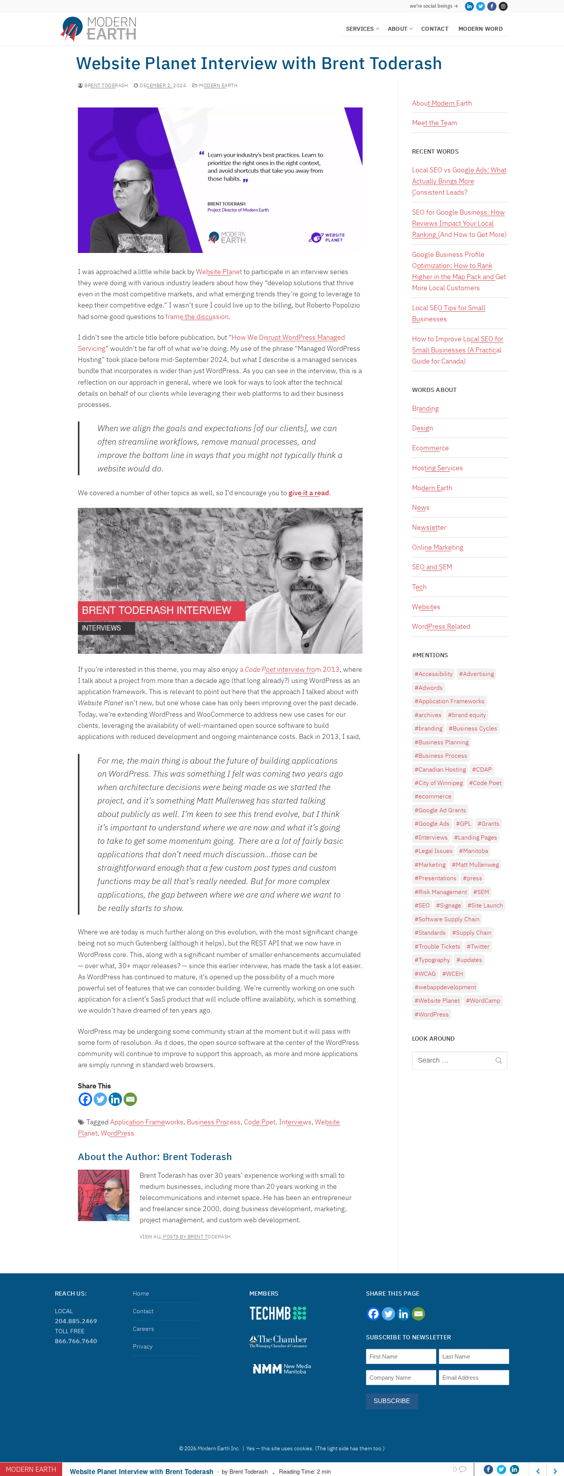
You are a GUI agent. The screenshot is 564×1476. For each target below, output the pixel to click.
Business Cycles (475, 728)
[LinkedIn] (469, 6)
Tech (419, 586)
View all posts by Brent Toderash (185, 1237)
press (474, 878)
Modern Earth (217, 86)
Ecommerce (430, 447)
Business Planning (443, 742)
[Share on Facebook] (488, 1469)
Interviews (295, 1121)
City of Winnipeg (441, 783)
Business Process (214, 1121)
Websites (426, 606)
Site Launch (487, 905)
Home (141, 1293)
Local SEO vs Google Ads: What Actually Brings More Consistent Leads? (459, 181)
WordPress (117, 1133)
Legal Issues (436, 851)
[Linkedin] (115, 1099)
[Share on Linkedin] (514, 1469)
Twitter (480, 946)
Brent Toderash (105, 86)
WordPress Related (441, 626)
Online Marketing (437, 547)
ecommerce (435, 796)
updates (471, 960)
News (421, 507)
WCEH (454, 973)
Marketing (432, 864)
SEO (424, 905)
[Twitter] (480, 6)
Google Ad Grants (442, 810)
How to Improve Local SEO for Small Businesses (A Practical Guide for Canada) (457, 349)
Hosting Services (437, 467)
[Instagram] (503, 6)
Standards (432, 932)
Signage (450, 905)
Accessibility (436, 674)
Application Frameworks (146, 1121)
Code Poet (259, 1121)
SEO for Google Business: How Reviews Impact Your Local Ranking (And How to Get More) (459, 223)
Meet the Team (434, 122)
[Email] (130, 1099)
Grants (491, 823)
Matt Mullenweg (477, 864)
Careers (143, 1328)
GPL (465, 823)
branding (430, 728)
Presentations (438, 878)
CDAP (484, 769)
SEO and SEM (432, 566)
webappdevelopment (447, 987)
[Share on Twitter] (501, 1469)
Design (422, 427)
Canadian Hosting (442, 769)
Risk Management (443, 892)
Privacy (143, 1346)
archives (430, 715)
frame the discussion (197, 316)
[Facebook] (491, 6)
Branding (425, 408)
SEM (483, 892)
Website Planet (219, 271)
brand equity (469, 715)
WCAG (427, 973)
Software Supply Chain (449, 919)
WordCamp (485, 1000)
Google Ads (434, 823)
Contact (143, 1311)
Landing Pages (477, 837)
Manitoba (475, 851)
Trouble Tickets (439, 946)
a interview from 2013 (290, 669)
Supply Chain (473, 932)
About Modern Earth (442, 103)
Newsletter (429, 527)
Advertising (478, 674)
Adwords (431, 687)
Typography (434, 960)
